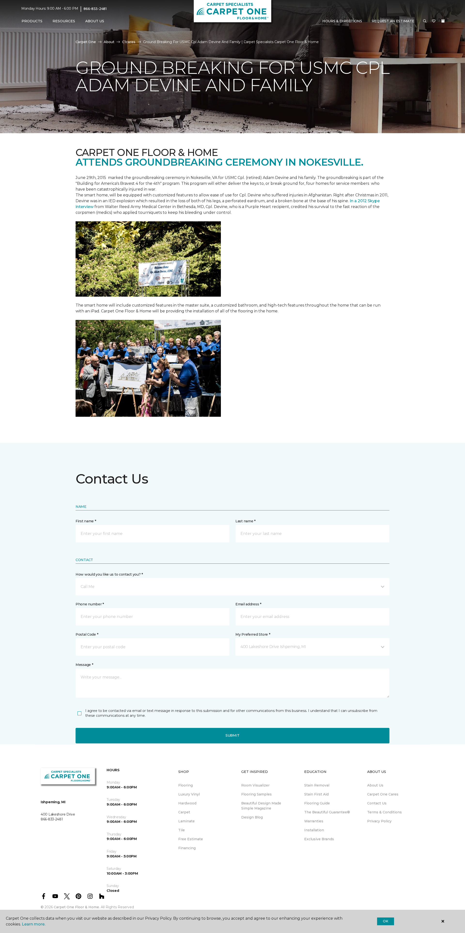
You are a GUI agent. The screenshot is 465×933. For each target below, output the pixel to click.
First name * (86, 521)
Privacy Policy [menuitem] (379, 821)
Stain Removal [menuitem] (316, 785)
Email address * (248, 604)
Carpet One (86, 42)
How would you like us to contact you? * (109, 574)
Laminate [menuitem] (186, 821)
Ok (385, 921)
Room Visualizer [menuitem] (255, 785)
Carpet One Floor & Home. (77, 907)
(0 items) (443, 21)
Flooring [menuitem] (185, 785)
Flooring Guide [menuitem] (317, 803)
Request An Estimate (393, 21)
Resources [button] (64, 21)
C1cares (128, 42)
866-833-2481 (95, 9)
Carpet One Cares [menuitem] (382, 794)
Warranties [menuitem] (313, 821)
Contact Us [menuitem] (377, 803)
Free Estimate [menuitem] (190, 839)
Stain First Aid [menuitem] (316, 794)
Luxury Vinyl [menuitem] (189, 794)
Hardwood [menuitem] (187, 803)
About (109, 42)
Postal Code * (87, 634)
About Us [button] (94, 21)
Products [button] (32, 21)
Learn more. (33, 924)
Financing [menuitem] (187, 848)
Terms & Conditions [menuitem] (384, 812)
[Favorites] (433, 21)
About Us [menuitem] (375, 785)
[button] (424, 21)
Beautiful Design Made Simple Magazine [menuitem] (261, 805)
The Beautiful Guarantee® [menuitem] (327, 812)
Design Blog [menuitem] (252, 817)
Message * (84, 664)
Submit (232, 735)
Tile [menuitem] (181, 830)
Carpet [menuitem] (184, 812)
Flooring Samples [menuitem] (256, 794)
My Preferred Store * (252, 634)
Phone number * (90, 604)
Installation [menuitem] (314, 830)
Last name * (245, 521)
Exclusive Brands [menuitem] (319, 839)
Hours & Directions (342, 21)
